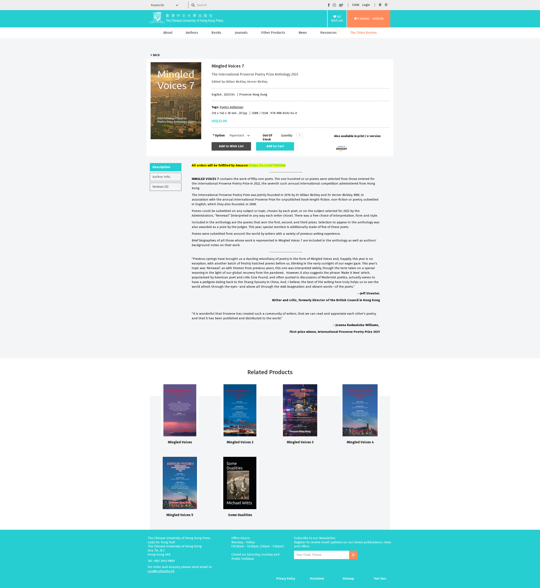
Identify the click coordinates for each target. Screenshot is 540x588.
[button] (369, 19)
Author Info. (162, 177)
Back (156, 55)
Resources (328, 33)
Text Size (380, 578)
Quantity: (287, 135)
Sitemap (348, 578)
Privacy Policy (285, 578)
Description (161, 167)
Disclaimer (317, 578)
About (168, 33)
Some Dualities (240, 515)
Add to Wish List (231, 146)
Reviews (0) (160, 187)
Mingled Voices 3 (300, 442)
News (303, 33)
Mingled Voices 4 (360, 442)
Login (366, 5)
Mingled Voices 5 (179, 515)
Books (216, 33)
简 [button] (386, 5)
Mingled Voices (180, 442)
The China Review (363, 33)
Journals (241, 33)
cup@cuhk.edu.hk (161, 571)
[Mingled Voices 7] (176, 99)
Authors (192, 33)
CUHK (355, 5)
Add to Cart (275, 146)
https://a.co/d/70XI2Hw (267, 165)
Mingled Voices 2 (240, 442)
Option (220, 135)
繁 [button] (380, 5)
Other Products (273, 33)
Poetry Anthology (231, 107)
